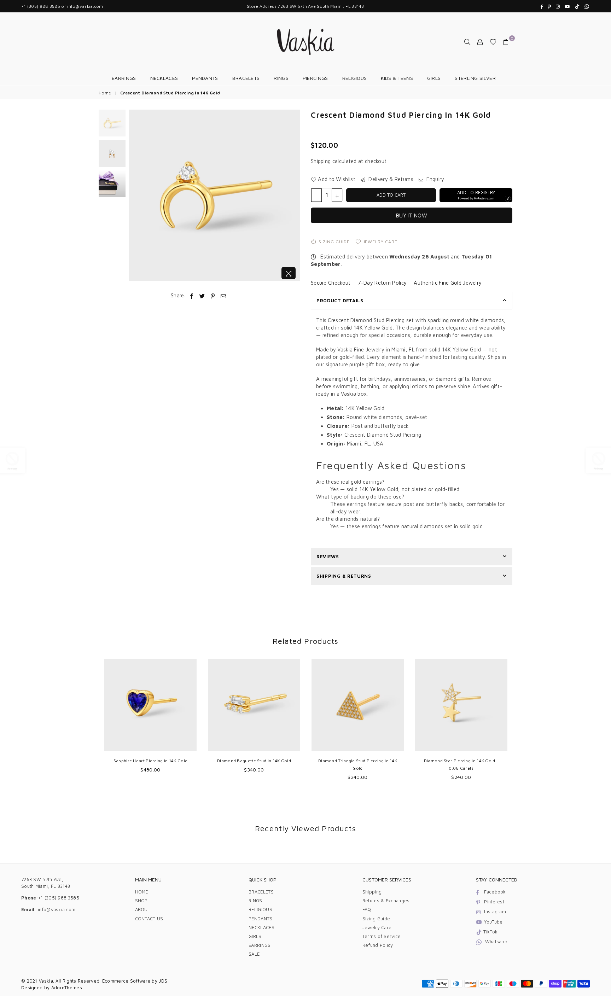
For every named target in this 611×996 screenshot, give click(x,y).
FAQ (366, 909)
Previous (135, 196)
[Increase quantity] (337, 195)
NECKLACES (164, 78)
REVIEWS (327, 556)
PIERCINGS (315, 78)
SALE (254, 954)
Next (294, 196)
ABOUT (143, 909)
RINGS (281, 78)
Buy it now (411, 215)
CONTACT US (149, 918)
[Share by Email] (223, 295)
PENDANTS (205, 78)
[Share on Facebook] (191, 295)
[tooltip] (508, 199)
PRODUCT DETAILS (339, 300)
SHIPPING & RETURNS (343, 576)
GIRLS (434, 78)
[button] (476, 195)
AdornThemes (66, 987)
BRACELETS (246, 78)
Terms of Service (381, 936)
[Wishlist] (493, 41)
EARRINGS (124, 78)
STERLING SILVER (475, 78)
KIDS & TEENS (397, 78)
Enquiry (434, 179)
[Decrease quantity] (316, 195)
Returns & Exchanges (386, 900)
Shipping (321, 161)
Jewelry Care (380, 241)
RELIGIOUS (354, 78)
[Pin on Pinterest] (213, 295)
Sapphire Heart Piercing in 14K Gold (151, 760)
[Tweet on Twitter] (202, 295)
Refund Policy (377, 945)
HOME (141, 892)
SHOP (141, 900)
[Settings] (480, 41)
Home (105, 92)
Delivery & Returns (390, 179)
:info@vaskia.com (55, 909)
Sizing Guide (334, 241)
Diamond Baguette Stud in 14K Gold (254, 760)
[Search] (467, 41)
